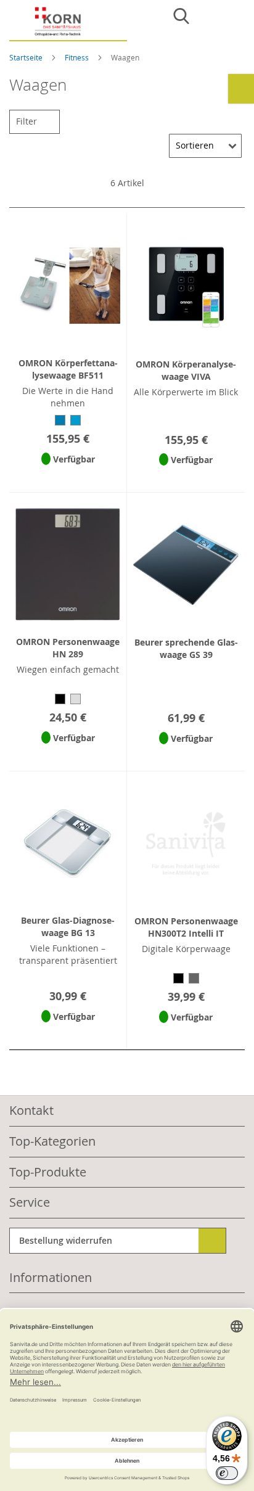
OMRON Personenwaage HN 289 (68, 648)
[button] (68, 475)
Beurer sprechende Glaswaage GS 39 (186, 648)
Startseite (26, 57)
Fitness (78, 57)
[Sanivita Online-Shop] (68, 23)
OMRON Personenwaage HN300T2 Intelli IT (186, 927)
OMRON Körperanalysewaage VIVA (186, 370)
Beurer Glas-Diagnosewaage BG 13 (68, 926)
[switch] (227, 1473)
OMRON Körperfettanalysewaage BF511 (68, 369)
